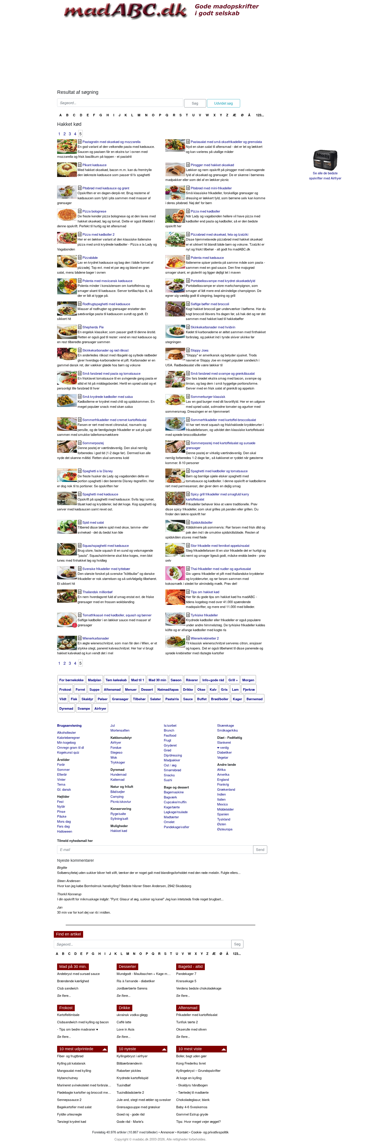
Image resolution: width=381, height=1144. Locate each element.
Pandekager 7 (186, 973)
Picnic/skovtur (120, 801)
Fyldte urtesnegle (69, 1114)
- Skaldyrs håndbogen (192, 1085)
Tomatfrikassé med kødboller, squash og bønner (114, 620)
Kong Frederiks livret (191, 1063)
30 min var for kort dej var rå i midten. (84, 912)
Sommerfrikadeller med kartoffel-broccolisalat (214, 427)
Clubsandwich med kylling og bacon (83, 1022)
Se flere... (64, 995)
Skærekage (225, 725)
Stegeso (116, 752)
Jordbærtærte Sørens (132, 988)
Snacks (169, 775)
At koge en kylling (189, 1077)
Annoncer (167, 1132)
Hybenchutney (67, 1077)
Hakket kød (118, 830)
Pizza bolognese (106, 218)
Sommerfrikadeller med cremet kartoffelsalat (104, 427)
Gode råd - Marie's (130, 1121)
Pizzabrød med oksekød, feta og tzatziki (225, 242)
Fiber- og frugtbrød (70, 1056)
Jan (59, 907)
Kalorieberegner (68, 737)
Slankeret (224, 742)
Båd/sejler (117, 791)
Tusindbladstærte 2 (130, 1092)
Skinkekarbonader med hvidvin (215, 334)
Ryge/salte (118, 813)
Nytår (61, 806)
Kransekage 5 (186, 980)
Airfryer (115, 742)
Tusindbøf (124, 1085)
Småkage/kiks (227, 730)
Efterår (62, 774)
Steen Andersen (68, 880)
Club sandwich (67, 988)
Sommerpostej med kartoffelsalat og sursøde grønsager (214, 452)
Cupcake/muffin (175, 802)
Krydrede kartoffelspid (132, 1077)
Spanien (223, 814)
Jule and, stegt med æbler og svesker (144, 1099)
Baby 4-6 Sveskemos (191, 1106)
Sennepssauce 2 (69, 1099)
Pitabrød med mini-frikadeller (215, 195)
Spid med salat (113, 527)
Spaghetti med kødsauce (106, 501)
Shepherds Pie (106, 334)
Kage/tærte (172, 807)
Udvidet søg (223, 103)
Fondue (115, 747)
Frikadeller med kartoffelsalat (196, 1014)
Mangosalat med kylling (74, 1070)
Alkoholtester (66, 732)
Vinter (61, 779)
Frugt (167, 740)
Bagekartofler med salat (74, 1106)
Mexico (222, 804)
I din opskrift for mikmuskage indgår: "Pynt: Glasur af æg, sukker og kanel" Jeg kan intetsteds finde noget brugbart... (140, 899)
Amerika (223, 774)
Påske (61, 816)
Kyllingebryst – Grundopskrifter (198, 1070)
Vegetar (222, 757)
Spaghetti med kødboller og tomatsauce (215, 478)
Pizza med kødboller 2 (107, 242)
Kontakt (182, 1132)
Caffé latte (124, 1022)
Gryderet (170, 745)
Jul (112, 725)
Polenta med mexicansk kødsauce (115, 288)
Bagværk (170, 797)
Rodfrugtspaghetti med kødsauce (102, 311)
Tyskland (223, 819)
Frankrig (223, 784)
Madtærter (171, 817)
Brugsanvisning (69, 725)
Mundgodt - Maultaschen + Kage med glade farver (144, 973)
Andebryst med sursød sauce (78, 973)
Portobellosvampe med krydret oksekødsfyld (213, 288)
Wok (113, 757)
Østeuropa (224, 829)
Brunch (169, 730)
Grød (167, 750)
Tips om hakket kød (221, 599)
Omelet (169, 821)
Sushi (168, 779)
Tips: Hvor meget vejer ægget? (198, 1121)
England (223, 779)
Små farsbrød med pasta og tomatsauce (107, 381)
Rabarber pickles (129, 1070)
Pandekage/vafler (176, 826)
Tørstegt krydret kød (71, 1121)
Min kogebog (66, 742)
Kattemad (117, 779)
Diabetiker (224, 752)
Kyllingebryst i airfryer (132, 1056)
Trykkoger (117, 762)
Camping (116, 796)
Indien (221, 794)
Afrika (221, 769)
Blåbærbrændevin (129, 1063)
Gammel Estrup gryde (192, 1114)
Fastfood (170, 735)
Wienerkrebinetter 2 (214, 645)
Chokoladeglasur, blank (193, 1099)
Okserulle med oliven (191, 1029)
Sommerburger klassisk (215, 404)
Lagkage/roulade (176, 811)
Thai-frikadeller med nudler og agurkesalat (214, 576)
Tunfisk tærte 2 (187, 1022)
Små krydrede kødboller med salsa (116, 401)
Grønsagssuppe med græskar (138, 1106)
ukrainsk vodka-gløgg (132, 1014)
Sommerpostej (104, 450)
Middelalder (225, 809)
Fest (60, 801)
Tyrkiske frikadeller (215, 622)
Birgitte (62, 867)
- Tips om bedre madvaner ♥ (77, 1029)
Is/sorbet (170, 725)
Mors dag (64, 821)
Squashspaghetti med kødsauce (105, 553)
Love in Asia (125, 1029)
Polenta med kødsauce (215, 265)
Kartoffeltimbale (68, 1014)
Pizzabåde (105, 265)
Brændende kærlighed (73, 980)
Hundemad (118, 774)
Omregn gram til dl (70, 747)
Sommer (63, 769)
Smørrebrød (172, 770)
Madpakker (172, 760)
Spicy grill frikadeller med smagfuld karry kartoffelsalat (211, 504)
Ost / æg (170, 765)
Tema (61, 784)
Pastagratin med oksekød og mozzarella (106, 149)
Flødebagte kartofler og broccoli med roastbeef (84, 1092)
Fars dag (63, 826)
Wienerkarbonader (107, 645)
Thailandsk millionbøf (116, 596)
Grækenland (226, 789)
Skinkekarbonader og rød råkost (107, 357)
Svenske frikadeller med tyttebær (107, 576)
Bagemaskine (174, 792)
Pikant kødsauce (115, 169)
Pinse (61, 811)
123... (260, 115)
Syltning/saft (119, 818)
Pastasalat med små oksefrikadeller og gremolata (224, 146)
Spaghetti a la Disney (105, 478)
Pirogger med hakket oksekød (215, 172)
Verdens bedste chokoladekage (198, 988)
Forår (61, 764)
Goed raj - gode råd (130, 1114)
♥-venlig (223, 747)
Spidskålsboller (215, 530)
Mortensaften (119, 730)
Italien (221, 799)
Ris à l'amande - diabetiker (136, 980)
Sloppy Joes (212, 357)
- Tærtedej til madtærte (192, 1092)
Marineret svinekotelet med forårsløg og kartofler (84, 1085)
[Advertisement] (162, 54)
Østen (221, 824)
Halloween (64, 831)
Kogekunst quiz (68, 752)
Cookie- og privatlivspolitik (210, 1132)
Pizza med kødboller (212, 218)
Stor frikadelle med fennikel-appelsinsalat (215, 553)
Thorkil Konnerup (69, 894)
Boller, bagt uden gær (191, 1056)
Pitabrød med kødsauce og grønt (104, 195)
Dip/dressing (173, 755)
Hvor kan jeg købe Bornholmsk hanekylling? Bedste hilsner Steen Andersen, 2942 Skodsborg (124, 885)
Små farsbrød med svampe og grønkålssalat (223, 381)
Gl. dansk (64, 789)
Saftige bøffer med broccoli (226, 311)
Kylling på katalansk (71, 1063)
